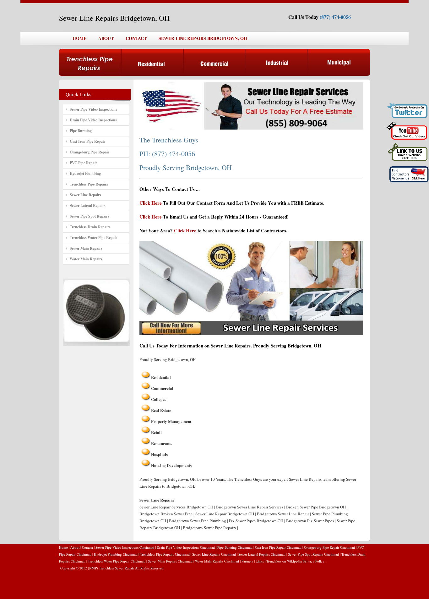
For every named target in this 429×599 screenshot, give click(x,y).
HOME (79, 38)
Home (63, 547)
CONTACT (136, 38)
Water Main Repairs (86, 259)
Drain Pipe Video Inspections (93, 120)
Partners (247, 561)
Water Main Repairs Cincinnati (217, 561)
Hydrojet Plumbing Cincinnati (116, 554)
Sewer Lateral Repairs (88, 205)
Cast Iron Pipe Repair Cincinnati (278, 547)
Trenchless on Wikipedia (284, 561)
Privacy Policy (313, 561)
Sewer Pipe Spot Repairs (89, 216)
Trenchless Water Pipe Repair (93, 237)
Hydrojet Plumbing (85, 173)
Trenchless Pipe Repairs (89, 184)
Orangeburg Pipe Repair (89, 152)
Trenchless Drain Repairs (90, 227)
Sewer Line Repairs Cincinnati (214, 554)
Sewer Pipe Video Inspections (93, 109)
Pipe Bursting (81, 130)
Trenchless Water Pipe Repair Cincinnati (116, 561)
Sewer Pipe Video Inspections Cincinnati (124, 547)
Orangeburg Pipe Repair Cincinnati (329, 547)
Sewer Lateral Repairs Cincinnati (261, 554)
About (74, 547)
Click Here (150, 202)
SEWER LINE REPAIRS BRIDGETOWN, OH (203, 38)
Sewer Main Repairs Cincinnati (170, 561)
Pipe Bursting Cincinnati (235, 547)
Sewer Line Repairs (85, 194)
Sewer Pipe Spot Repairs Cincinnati (313, 554)
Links (260, 561)
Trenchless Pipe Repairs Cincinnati (165, 554)
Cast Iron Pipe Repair (87, 141)
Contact (87, 547)
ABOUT (106, 38)
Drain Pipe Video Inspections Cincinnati (186, 547)
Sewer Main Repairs (86, 248)
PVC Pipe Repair (83, 162)
